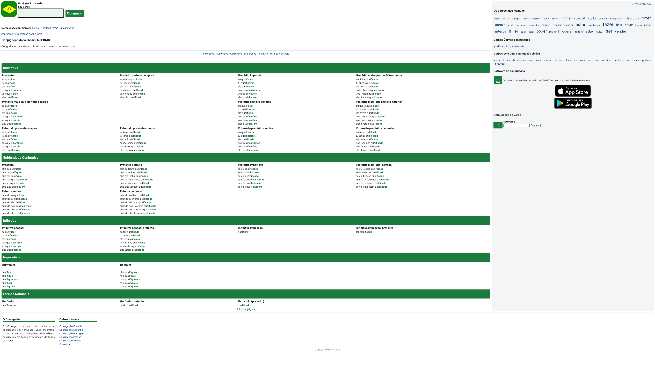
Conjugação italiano (70, 336)
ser (609, 31)
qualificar (498, 46)
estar (581, 24)
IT (647, 4)
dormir (500, 25)
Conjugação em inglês (71, 333)
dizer (646, 18)
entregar (546, 25)
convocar (593, 60)
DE (650, 4)
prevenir (554, 31)
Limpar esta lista (515, 46)
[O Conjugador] (9, 10)
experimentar (594, 25)
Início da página (246, 309)
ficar (619, 25)
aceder (496, 18)
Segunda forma (49, 27)
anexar (527, 18)
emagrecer (521, 25)
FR (637, 4)
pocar (531, 31)
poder (541, 31)
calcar (538, 60)
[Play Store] (573, 107)
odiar (523, 31)
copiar (592, 18)
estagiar (568, 25)
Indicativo (208, 53)
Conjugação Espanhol (71, 329)
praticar (646, 60)
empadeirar (534, 25)
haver (629, 25)
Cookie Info (65, 344)
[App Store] (573, 95)
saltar (599, 31)
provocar (500, 63)
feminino (34, 27)
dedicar (618, 60)
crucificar (606, 60)
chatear (555, 18)
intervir (500, 31)
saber (590, 31)
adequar (516, 18)
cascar (548, 60)
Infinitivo (263, 53)
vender (620, 31)
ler (516, 31)
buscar (517, 60)
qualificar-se (67, 27)
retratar (579, 31)
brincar (507, 60)
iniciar (647, 25)
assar (547, 18)
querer (567, 31)
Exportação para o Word (28, 33)
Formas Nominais (279, 53)
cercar (557, 60)
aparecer (537, 18)
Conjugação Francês (70, 326)
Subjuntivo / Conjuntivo (229, 53)
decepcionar (616, 18)
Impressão (7, 33)
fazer (608, 24)
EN (640, 4)
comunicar (580, 60)
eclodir (510, 25)
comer (567, 18)
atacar (497, 60)
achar (506, 18)
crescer (603, 18)
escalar (558, 25)
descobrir (632, 18)
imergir (638, 25)
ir (510, 31)
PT (633, 4)
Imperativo (250, 53)
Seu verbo (24, 6)
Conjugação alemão (70, 340)
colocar (568, 60)
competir (580, 18)
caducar (528, 60)
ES (644, 4)
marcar (636, 60)
